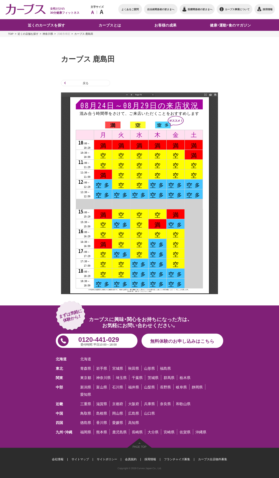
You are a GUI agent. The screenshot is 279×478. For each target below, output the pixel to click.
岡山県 (117, 413)
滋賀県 (101, 403)
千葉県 (137, 377)
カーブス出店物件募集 (212, 459)
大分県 (153, 432)
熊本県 (101, 432)
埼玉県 (121, 377)
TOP (11, 34)
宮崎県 (169, 432)
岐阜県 (181, 387)
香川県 (101, 422)
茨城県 (153, 377)
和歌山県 (183, 403)
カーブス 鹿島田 (83, 34)
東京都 (85, 377)
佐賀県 (185, 432)
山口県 (149, 413)
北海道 (85, 358)
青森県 (85, 368)
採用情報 (150, 459)
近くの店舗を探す (28, 34)
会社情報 (58, 459)
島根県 (101, 413)
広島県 (133, 413)
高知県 (133, 422)
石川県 (117, 387)
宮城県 (117, 368)
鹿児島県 (119, 432)
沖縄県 (200, 432)
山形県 (149, 368)
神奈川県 (48, 34)
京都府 (117, 403)
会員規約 (131, 459)
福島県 (165, 368)
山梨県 (149, 387)
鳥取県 (85, 413)
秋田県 (133, 368)
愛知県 (85, 394)
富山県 (101, 387)
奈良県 (165, 403)
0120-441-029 (98, 340)
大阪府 (133, 403)
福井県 (133, 387)
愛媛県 (117, 422)
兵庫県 (149, 403)
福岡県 (85, 432)
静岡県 (197, 387)
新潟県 (85, 387)
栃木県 (185, 377)
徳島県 (85, 422)
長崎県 (137, 432)
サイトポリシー (107, 459)
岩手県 (101, 368)
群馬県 (169, 377)
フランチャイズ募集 (177, 459)
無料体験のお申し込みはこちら (182, 340)
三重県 (85, 403)
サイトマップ (80, 459)
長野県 (165, 387)
